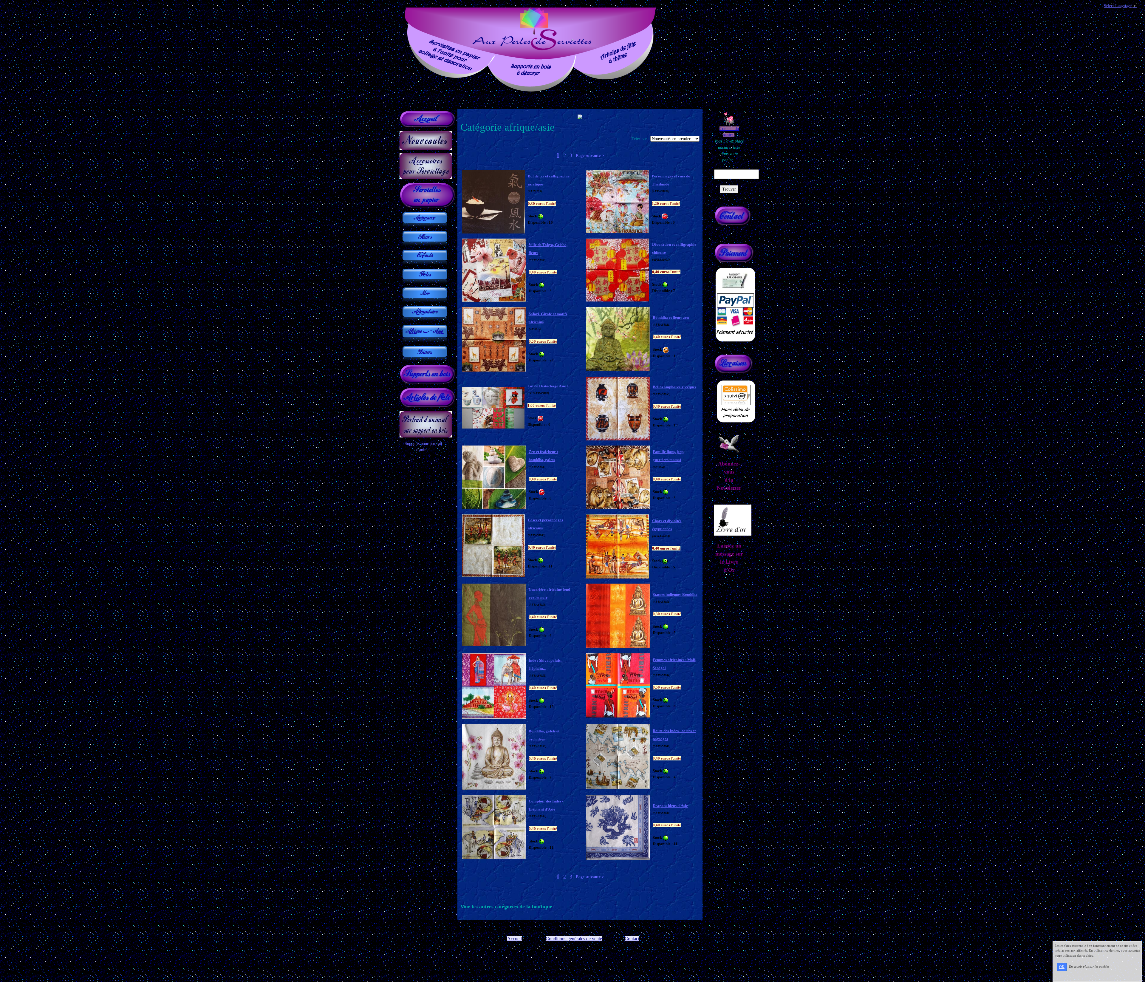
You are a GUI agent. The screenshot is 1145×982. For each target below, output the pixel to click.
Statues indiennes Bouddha (675, 594)
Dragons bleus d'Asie (670, 805)
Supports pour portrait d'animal (423, 446)
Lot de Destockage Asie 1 (548, 386)
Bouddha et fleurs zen (671, 317)
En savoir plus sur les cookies (1089, 966)
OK (1061, 967)
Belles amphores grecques (674, 387)
